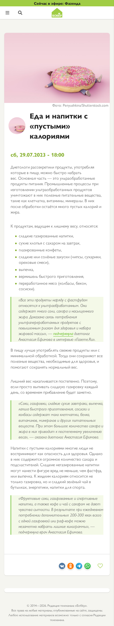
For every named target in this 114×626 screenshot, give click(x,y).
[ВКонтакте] (62, 567)
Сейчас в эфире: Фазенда (57, 3)
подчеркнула (63, 333)
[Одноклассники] (70, 567)
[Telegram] (79, 567)
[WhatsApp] (87, 567)
